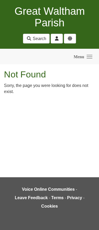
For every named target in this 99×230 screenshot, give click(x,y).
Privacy (74, 197)
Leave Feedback (31, 197)
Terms (57, 197)
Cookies (49, 206)
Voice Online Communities (48, 189)
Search (39, 38)
